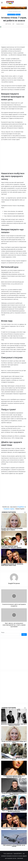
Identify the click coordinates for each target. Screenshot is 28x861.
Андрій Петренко (14, 583)
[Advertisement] (14, 157)
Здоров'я (18, 14)
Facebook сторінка (9, 508)
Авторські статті (17, 11)
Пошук (2, 632)
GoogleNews (20, 507)
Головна (10, 11)
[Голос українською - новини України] (10, 2)
